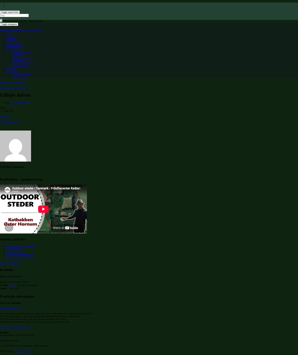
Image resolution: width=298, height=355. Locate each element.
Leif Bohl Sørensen (19, 102)
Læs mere (5, 116)
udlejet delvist (14, 87)
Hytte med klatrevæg (22, 63)
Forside (10, 35)
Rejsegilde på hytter (16, 251)
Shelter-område (19, 65)
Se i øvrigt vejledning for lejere (15, 327)
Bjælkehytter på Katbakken (19, 257)
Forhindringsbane (14, 46)
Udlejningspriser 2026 (11, 308)
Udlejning (11, 37)
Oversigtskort (12, 43)
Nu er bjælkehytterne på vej (19, 254)
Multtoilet (17, 54)
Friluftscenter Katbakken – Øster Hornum (20, 29)
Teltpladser (17, 60)
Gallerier (10, 68)
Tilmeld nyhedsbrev (22, 74)
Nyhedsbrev (12, 71)
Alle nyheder (18, 77)
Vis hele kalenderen (9, 121)
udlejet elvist (12, 82)
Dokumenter (12, 40)
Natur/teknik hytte (21, 51)
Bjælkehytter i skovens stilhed (21, 245)
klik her (12, 285)
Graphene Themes (23, 351)
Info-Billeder (12, 49)
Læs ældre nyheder (10, 263)
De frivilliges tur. (14, 248)
